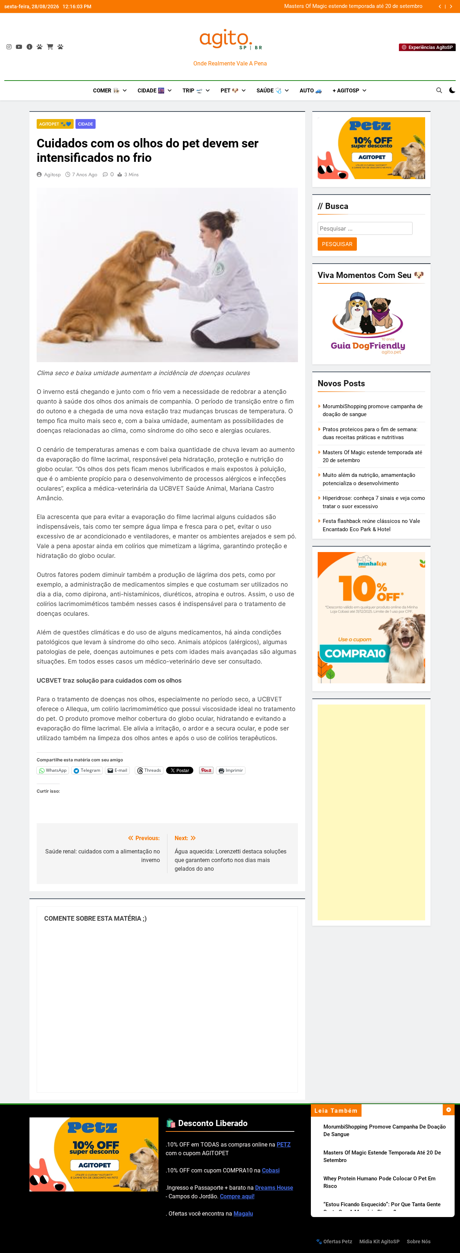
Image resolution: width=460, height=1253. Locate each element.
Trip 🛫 (193, 90)
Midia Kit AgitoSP (379, 1242)
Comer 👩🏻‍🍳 (106, 90)
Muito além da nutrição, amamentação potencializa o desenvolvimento (364, 6)
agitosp (52, 174)
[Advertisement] (371, 812)
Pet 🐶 (230, 90)
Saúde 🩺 (269, 90)
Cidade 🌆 (151, 90)
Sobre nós (419, 1242)
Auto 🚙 (311, 90)
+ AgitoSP (346, 90)
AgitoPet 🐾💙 (55, 124)
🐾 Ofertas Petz (334, 1242)
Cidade (85, 124)
